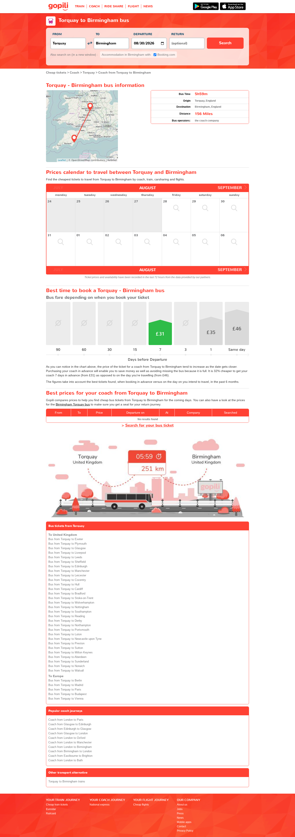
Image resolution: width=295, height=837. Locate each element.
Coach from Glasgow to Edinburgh (69, 724)
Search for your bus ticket (149, 425)
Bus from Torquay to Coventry (67, 580)
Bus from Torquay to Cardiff (65, 589)
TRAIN (79, 6)
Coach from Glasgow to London (68, 733)
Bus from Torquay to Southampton (69, 611)
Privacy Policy (185, 830)
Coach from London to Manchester (70, 742)
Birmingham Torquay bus (73, 404)
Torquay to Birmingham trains (66, 781)
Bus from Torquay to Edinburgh (67, 566)
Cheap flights (141, 804)
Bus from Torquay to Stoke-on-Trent (70, 598)
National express (99, 804)
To (98, 34)
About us (182, 804)
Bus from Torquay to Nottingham (68, 607)
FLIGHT (133, 6)
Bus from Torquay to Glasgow (67, 548)
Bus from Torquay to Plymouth (67, 543)
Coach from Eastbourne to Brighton (70, 755)
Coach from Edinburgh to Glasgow (69, 728)
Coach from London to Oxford (66, 737)
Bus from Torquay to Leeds (65, 557)
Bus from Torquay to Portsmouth (68, 629)
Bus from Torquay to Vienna (65, 698)
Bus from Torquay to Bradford (66, 593)
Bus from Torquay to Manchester (68, 570)
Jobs (179, 809)
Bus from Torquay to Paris (64, 689)
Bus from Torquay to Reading (66, 616)
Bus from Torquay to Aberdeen (67, 657)
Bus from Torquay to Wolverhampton (71, 602)
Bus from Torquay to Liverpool (67, 552)
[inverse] (90, 43)
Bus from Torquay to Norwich (66, 666)
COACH (94, 6)
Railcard (51, 813)
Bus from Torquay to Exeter (65, 539)
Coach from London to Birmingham (70, 747)
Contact (181, 826)
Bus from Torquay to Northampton (69, 625)
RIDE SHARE (113, 6)
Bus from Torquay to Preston (66, 643)
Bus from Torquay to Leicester (67, 575)
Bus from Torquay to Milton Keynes (70, 652)
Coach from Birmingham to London (70, 751)
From (57, 34)
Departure (142, 34)
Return (177, 34)
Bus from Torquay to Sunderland (68, 661)
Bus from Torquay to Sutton (65, 647)
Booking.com (138, 54)
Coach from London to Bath (65, 760)
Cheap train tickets (57, 804)
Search (225, 43)
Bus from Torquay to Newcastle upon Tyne (75, 638)
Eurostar (51, 809)
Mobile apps (184, 822)
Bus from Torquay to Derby (65, 620)
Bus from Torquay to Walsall (66, 670)
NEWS (148, 6)
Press (180, 813)
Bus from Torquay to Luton (65, 634)
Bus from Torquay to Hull (63, 584)
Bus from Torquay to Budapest (67, 694)
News (180, 817)
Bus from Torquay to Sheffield (67, 561)
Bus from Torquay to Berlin (65, 680)
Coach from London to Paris (65, 719)
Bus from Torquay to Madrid (65, 685)
